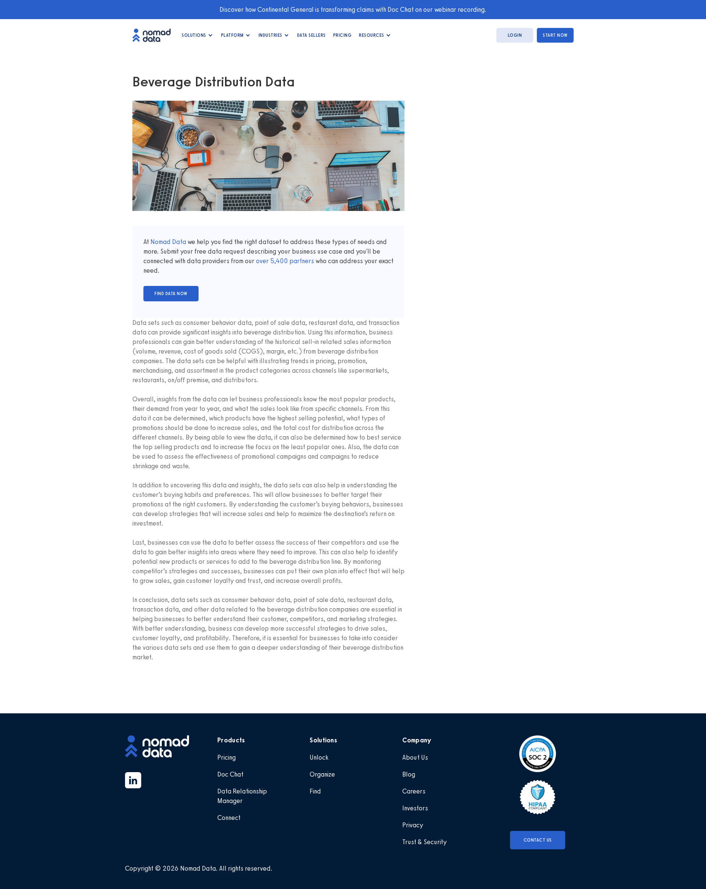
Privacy (412, 825)
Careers (413, 791)
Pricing (342, 35)
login (515, 35)
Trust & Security (424, 842)
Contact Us (538, 840)
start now (555, 35)
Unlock (319, 757)
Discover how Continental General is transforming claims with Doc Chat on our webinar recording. (353, 10)
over (263, 261)
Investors (415, 808)
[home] (155, 35)
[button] (197, 35)
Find (315, 791)
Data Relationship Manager (242, 796)
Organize (322, 774)
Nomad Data (168, 242)
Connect (228, 818)
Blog (408, 774)
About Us (415, 757)
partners (301, 261)
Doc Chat (230, 774)
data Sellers (311, 35)
